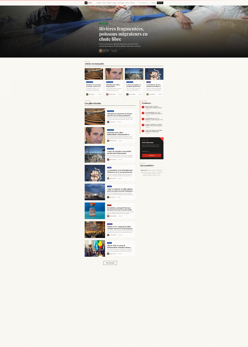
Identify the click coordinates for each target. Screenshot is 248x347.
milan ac (158, 173)
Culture (104, 2)
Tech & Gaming (121, 2)
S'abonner (151, 155)
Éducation (109, 2)
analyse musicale (144, 172)
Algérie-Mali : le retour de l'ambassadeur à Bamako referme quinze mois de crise (153, 107)
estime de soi (154, 173)
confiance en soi (160, 172)
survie (159, 175)
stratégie (149, 173)
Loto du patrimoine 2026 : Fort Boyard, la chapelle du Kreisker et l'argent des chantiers (153, 113)
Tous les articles (110, 263)
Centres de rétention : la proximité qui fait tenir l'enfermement (153, 131)
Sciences (127, 2)
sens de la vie (153, 172)
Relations (133, 2)
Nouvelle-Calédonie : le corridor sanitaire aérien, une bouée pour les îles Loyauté (154, 125)
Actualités (99, 2)
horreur (153, 170)
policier (150, 170)
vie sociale (145, 173)
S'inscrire (160, 2)
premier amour (159, 170)
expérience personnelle (147, 175)
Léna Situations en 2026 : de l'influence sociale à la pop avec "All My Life (154, 119)
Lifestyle (114, 2)
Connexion (154, 2)
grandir (149, 172)
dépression (144, 170)
